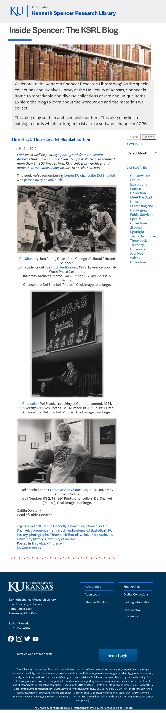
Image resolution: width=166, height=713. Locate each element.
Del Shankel (28, 258)
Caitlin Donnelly (54, 525)
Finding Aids (132, 586)
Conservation (140, 175)
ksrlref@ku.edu (19, 623)
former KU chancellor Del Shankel (89, 175)
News (134, 201)
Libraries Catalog (96, 602)
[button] (118, 655)
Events (135, 179)
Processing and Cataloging (141, 208)
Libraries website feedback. (34, 653)
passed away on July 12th (43, 179)
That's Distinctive (143, 235)
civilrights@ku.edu (126, 685)
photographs (39, 534)
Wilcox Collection (138, 259)
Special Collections (138, 220)
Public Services (141, 214)
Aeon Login (92, 594)
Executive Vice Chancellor (67, 489)
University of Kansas (60, 538)
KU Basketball (96, 530)
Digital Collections (136, 594)
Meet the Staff (141, 197)
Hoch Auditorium (64, 267)
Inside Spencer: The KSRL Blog (64, 29)
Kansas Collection (138, 190)
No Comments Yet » (32, 547)
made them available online (38, 167)
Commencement (43, 530)
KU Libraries (40, 7)
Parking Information (137, 602)
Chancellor (30, 403)
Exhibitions (138, 184)
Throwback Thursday (65, 534)
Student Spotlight (137, 229)
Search (149, 136)
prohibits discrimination (58, 669)
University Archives (97, 534)
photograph (69, 154)
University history (30, 538)
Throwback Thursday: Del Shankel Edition (50, 139)
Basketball (33, 525)
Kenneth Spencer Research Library (74, 12)
